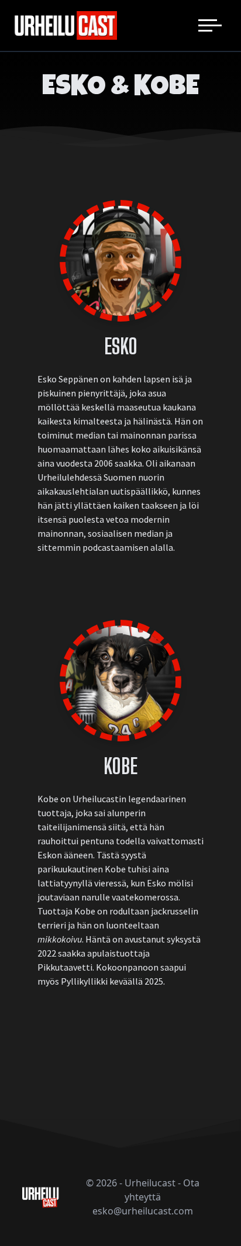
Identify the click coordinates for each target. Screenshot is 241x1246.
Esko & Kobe (120, 88)
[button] (210, 25)
